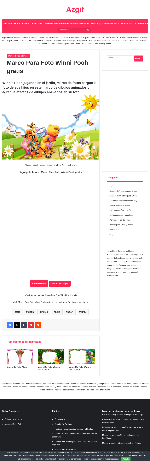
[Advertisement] (125, 119)
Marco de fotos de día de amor (56, 384)
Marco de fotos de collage (64, 40)
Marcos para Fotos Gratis (25, 37)
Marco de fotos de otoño (121, 384)
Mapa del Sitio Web (13, 424)
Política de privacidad (14, 419)
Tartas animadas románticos (40, 40)
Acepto (126, 459)
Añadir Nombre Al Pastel (136, 37)
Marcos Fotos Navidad (64, 390)
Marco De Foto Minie (17, 367)
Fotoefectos (44, 44)
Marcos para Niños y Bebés (99, 44)
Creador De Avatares (32, 23)
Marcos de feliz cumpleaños (109, 387)
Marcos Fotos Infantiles (18, 56)
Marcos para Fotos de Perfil (105, 23)
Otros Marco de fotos (85, 390)
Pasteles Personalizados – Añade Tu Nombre (67, 23)
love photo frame (103, 390)
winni (83, 312)
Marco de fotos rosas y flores (48, 387)
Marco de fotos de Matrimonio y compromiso (90, 384)
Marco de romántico (71, 387)
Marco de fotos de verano (24, 387)
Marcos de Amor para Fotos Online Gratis (68, 44)
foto (18, 312)
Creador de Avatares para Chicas (52, 37)
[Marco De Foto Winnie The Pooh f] (51, 356)
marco (44, 312)
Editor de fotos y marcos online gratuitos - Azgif (122, 415)
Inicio (111, 186)
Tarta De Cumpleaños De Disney (111, 37)
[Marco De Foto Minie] (20, 356)
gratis (31, 312)
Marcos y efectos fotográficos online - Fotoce (121, 443)
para (57, 312)
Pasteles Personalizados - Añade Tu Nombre (108, 40)
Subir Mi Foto (39, 283)
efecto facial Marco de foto (12, 384)
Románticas (127, 23)
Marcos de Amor (89, 387)
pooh (70, 312)
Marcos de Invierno (131, 387)
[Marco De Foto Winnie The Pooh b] (82, 356)
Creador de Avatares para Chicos (81, 37)
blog (111, 234)
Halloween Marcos (33, 384)
